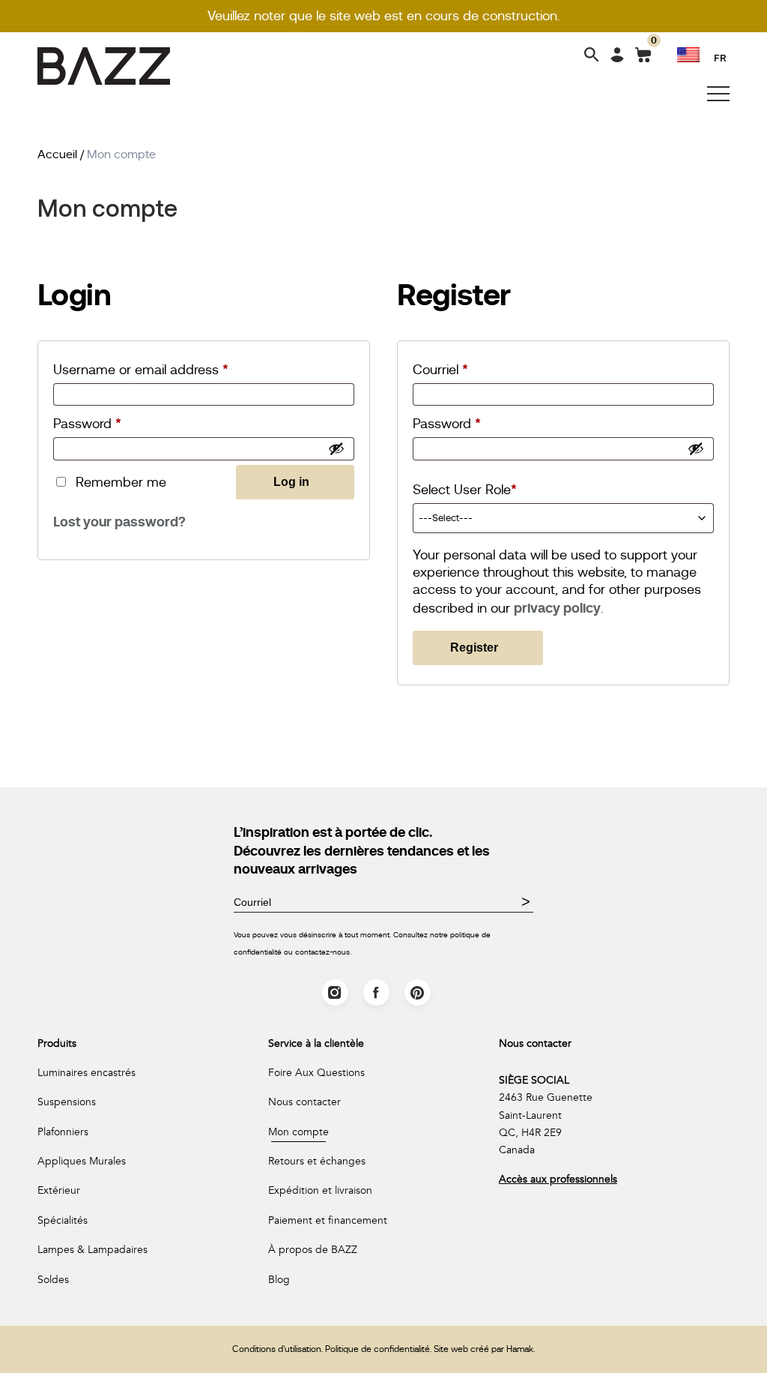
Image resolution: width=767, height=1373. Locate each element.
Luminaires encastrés (86, 1072)
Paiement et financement (327, 1220)
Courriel (458, 369)
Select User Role (465, 489)
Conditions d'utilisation (276, 1349)
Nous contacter (304, 1102)
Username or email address (158, 369)
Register (474, 647)
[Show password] (336, 448)
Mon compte (298, 1132)
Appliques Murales (81, 1161)
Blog (279, 1279)
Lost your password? (119, 521)
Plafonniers (62, 1132)
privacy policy (557, 608)
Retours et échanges (317, 1161)
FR (720, 57)
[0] (643, 57)
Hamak (519, 1349)
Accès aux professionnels (558, 1179)
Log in (291, 481)
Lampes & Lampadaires (92, 1249)
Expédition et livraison (320, 1190)
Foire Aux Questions (316, 1072)
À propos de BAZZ (312, 1249)
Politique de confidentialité (377, 1349)
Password (105, 423)
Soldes (53, 1279)
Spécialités (62, 1220)
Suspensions (66, 1102)
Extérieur (58, 1190)
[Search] (591, 55)
